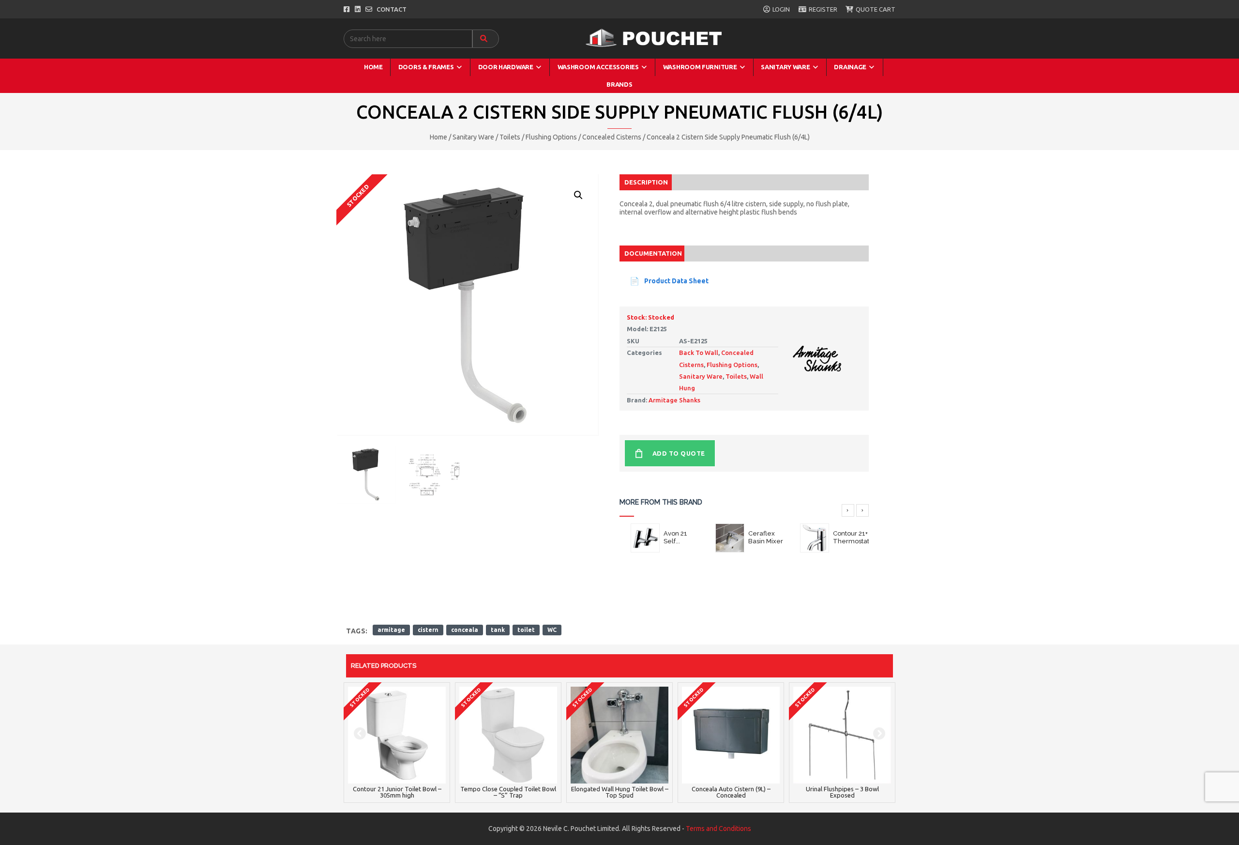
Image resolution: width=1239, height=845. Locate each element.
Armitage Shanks (674, 400)
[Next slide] (862, 510)
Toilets (509, 137)
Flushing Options (551, 137)
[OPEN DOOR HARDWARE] (539, 67)
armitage (391, 630)
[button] (578, 195)
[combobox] (408, 39)
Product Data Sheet (676, 281)
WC (552, 630)
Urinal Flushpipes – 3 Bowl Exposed (842, 792)
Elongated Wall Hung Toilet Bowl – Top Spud (619, 792)
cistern (428, 630)
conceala (464, 630)
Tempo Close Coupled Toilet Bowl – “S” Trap (508, 792)
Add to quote (678, 453)
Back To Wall (698, 352)
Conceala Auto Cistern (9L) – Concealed (731, 792)
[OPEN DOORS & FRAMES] (459, 67)
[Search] (485, 39)
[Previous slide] (848, 510)
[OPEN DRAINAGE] (872, 67)
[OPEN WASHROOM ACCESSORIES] (644, 67)
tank (498, 630)
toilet (526, 630)
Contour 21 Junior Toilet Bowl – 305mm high (397, 792)
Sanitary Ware (473, 137)
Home (438, 137)
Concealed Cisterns (611, 137)
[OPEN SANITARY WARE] (815, 67)
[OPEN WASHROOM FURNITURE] (742, 67)
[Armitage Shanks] (817, 353)
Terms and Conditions (718, 828)
